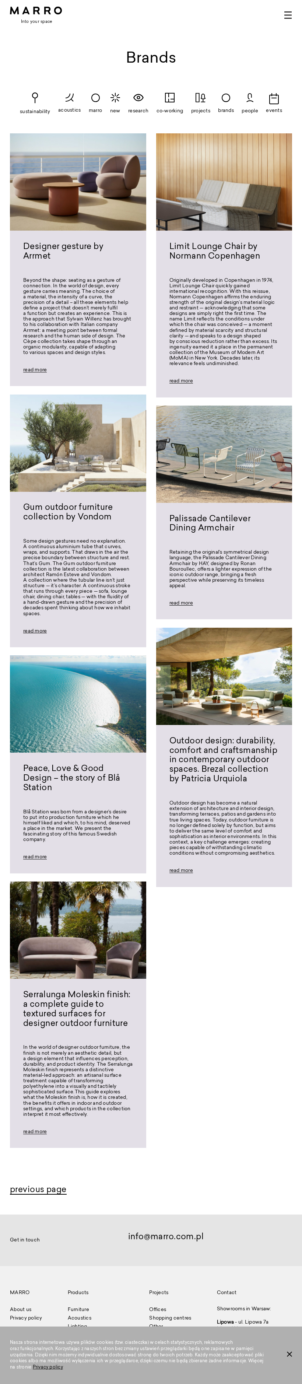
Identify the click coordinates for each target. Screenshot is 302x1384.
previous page (38, 1190)
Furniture (78, 1310)
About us (20, 1310)
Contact (227, 1293)
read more (35, 370)
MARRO (19, 1293)
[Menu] (288, 15)
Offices (157, 1310)
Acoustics (79, 1318)
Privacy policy (48, 1367)
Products (78, 1293)
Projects (158, 1293)
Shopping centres (170, 1318)
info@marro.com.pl (166, 1237)
